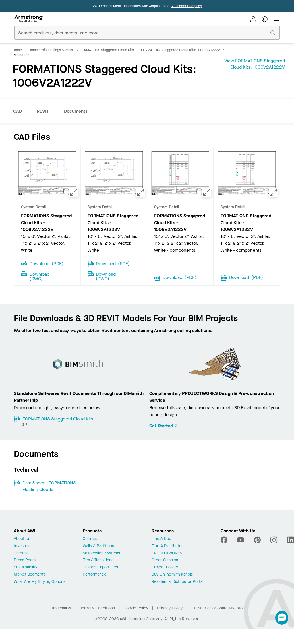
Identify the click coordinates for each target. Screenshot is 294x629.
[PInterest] (257, 540)
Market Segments (30, 574)
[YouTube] (240, 540)
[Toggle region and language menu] (264, 18)
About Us (22, 539)
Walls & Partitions (98, 546)
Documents (76, 111)
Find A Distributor (167, 546)
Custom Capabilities (100, 567)
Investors (22, 546)
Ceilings (90, 539)
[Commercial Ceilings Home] (28, 18)
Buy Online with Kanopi (172, 574)
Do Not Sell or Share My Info (217, 608)
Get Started (161, 426)
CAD (17, 111)
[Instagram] (274, 540)
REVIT (43, 111)
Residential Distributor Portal (177, 581)
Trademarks (61, 608)
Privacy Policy (170, 608)
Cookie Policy (136, 608)
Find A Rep (161, 539)
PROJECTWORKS (167, 553)
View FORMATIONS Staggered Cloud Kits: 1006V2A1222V (254, 64)
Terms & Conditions (97, 608)
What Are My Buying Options (39, 581)
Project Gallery (165, 567)
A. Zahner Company (186, 6)
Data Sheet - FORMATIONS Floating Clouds (49, 486)
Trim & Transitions (98, 560)
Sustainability (25, 567)
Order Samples (165, 560)
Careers (21, 553)
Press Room (25, 560)
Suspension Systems (101, 553)
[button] (281, 618)
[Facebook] (224, 540)
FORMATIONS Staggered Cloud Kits (57, 419)
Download (46, 263)
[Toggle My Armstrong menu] (253, 18)
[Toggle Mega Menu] (276, 18)
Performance (94, 574)
